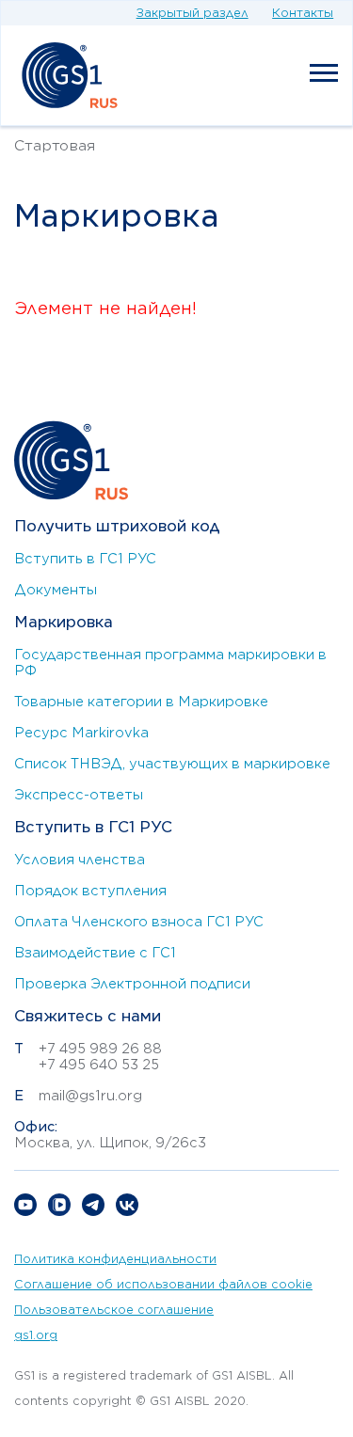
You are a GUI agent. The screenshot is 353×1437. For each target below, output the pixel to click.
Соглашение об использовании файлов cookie (163, 1284)
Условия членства (79, 859)
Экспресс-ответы (78, 794)
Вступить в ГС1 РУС (85, 558)
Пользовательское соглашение (114, 1310)
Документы (55, 589)
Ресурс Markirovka (81, 732)
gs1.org (35, 1335)
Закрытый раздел (192, 13)
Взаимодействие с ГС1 (95, 952)
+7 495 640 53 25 (99, 1064)
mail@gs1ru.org (90, 1095)
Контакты (302, 13)
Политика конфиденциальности (115, 1259)
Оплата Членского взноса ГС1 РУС (139, 921)
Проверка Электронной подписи (132, 983)
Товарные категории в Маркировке (141, 701)
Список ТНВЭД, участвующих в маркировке (172, 763)
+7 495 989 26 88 (100, 1048)
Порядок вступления (90, 890)
